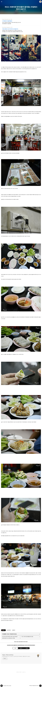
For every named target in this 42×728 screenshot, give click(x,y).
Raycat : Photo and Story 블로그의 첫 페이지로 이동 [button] (21, 1)
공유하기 (21, 648)
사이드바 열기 (1, 1)
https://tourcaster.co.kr (6, 19)
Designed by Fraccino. (35, 685)
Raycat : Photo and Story (7, 654)
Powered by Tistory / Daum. (7, 685)
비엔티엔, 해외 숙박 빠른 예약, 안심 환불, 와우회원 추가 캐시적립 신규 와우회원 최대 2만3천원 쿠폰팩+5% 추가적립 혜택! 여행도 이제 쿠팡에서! (12, 31)
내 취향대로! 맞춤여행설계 (7, 21)
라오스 (8, 634)
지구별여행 (4, 634)
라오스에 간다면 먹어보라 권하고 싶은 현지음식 (10, 636)
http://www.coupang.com (6, 27)
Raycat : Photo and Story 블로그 (1, 685)
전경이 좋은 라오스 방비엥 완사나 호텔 (8, 638)
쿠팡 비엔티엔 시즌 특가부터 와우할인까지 (10, 29)
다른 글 (27, 648)
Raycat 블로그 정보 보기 (40, 1)
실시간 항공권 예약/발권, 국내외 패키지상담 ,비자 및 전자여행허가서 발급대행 (11, 23)
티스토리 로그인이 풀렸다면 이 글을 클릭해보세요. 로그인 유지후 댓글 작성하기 (21, 645)
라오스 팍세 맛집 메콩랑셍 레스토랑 (27, 636)
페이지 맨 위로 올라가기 (40, 685)
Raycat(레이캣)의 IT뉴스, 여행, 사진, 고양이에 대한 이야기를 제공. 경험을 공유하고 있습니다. (16, 656)
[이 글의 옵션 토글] (5, 630)
